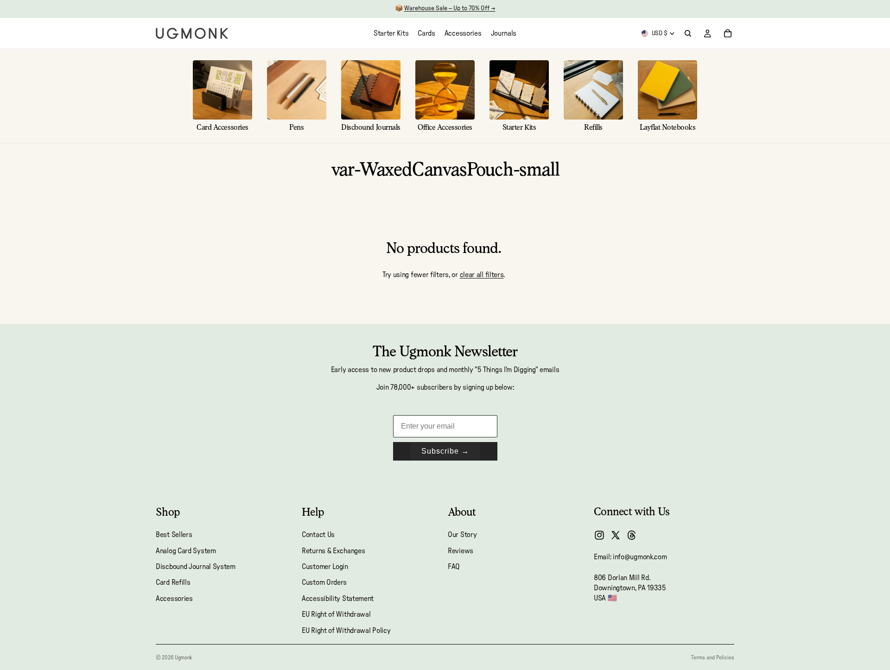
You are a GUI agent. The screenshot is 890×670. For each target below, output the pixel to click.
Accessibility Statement (338, 598)
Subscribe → (445, 451)
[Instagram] (599, 535)
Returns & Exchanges (333, 551)
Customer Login (325, 566)
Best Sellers (174, 534)
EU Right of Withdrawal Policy (346, 630)
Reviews (460, 551)
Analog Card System (186, 551)
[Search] (688, 33)
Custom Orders (324, 583)
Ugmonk (183, 657)
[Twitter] (615, 535)
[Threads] (631, 535)
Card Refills (173, 583)
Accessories (174, 598)
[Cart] (728, 33)
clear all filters (482, 274)
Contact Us (318, 534)
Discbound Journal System (195, 566)
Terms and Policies (712, 657)
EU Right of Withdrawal (336, 614)
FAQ (454, 566)
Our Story (462, 534)
